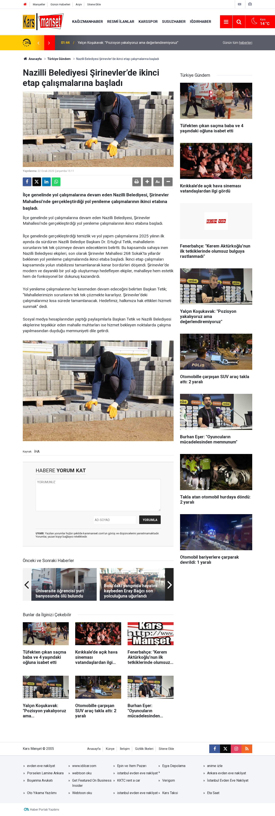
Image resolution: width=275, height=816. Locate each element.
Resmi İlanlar (120, 21)
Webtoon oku (82, 793)
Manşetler (39, 4)
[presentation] (38, 42)
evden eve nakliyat (41, 766)
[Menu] (226, 22)
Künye (110, 749)
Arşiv (79, 4)
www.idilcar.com (84, 766)
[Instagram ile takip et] (236, 748)
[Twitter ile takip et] (225, 748)
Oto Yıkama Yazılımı (42, 793)
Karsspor (148, 21)
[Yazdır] (136, 181)
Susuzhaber (174, 21)
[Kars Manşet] (43, 21)
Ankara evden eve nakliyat (226, 773)
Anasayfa (35, 59)
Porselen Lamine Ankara (45, 773)
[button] (147, 181)
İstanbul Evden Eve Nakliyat (227, 780)
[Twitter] (36, 181)
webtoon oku (82, 773)
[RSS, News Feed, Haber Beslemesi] (246, 748)
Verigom (168, 780)
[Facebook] (27, 181)
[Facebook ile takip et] (214, 748)
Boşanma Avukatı (40, 780)
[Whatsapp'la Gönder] (56, 181)
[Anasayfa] (25, 4)
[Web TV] (239, 4)
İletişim (125, 749)
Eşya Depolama (173, 766)
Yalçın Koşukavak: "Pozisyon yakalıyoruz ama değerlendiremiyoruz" (128, 43)
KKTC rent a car (128, 780)
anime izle (215, 766)
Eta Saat (213, 793)
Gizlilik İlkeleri (144, 749)
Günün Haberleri (60, 4)
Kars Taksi (170, 793)
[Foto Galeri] (250, 4)
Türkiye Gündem (59, 59)
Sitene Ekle (94, 4)
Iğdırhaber (200, 21)
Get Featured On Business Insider (92, 783)
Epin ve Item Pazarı (131, 766)
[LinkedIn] (46, 181)
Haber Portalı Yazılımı (44, 809)
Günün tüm (237, 43)
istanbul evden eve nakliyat (137, 773)
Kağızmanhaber (87, 21)
